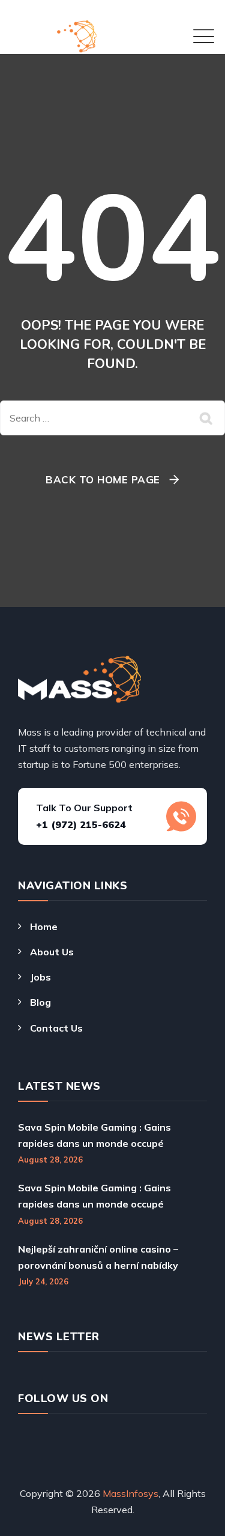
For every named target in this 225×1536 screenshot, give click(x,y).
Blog (40, 1002)
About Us (52, 952)
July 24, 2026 (43, 1281)
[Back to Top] (193, 1488)
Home (44, 927)
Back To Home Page (103, 479)
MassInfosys (130, 1493)
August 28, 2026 (50, 1159)
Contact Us (56, 1028)
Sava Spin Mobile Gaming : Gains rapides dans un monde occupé (94, 1135)
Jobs (40, 977)
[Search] (207, 418)
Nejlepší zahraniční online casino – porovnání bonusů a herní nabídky (98, 1257)
